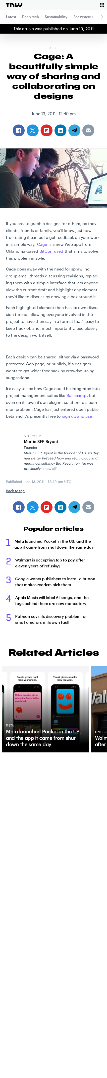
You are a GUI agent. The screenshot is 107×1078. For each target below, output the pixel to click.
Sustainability (56, 16)
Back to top (15, 491)
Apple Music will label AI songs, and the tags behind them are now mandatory (52, 600)
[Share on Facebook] (19, 507)
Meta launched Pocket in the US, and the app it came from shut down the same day (54, 544)
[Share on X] (33, 507)
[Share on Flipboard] (47, 507)
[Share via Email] (88, 507)
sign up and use (77, 416)
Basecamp (76, 395)
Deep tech (30, 16)
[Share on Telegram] (74, 507)
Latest (11, 16)
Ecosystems (83, 16)
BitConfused (51, 251)
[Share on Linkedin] (60, 507)
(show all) (49, 468)
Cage (42, 244)
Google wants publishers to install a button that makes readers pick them (55, 581)
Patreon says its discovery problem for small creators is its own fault (51, 619)
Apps (53, 48)
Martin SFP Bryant (41, 441)
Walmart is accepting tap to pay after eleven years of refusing (50, 563)
